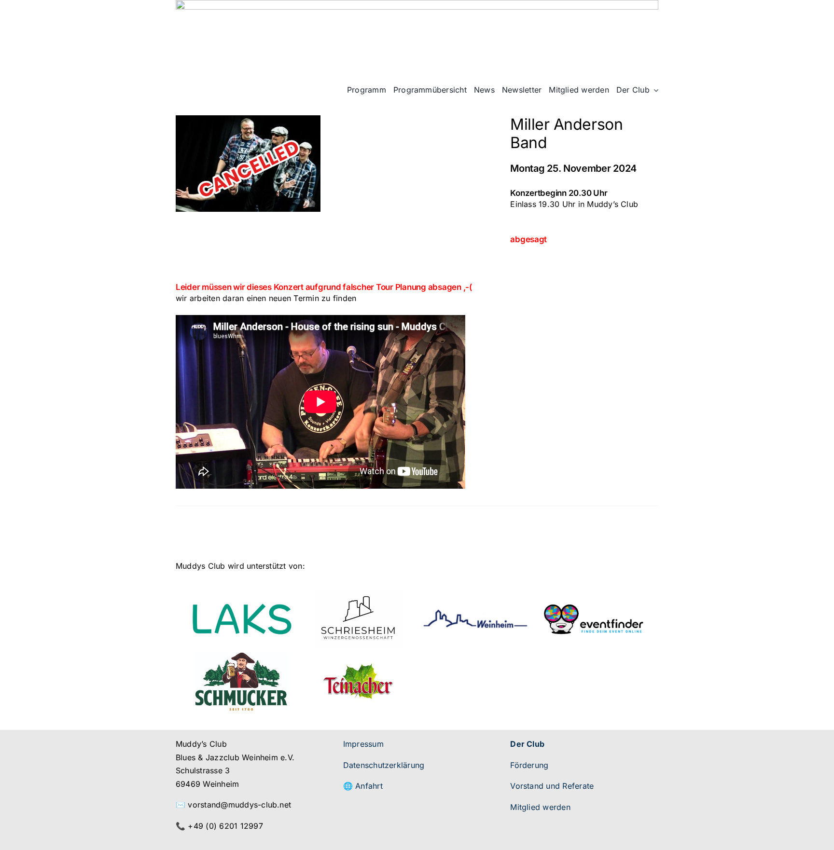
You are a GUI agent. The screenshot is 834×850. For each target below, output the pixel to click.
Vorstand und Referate (552, 786)
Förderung (529, 765)
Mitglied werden (540, 807)
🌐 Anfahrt (363, 786)
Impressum (363, 744)
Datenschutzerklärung (384, 765)
